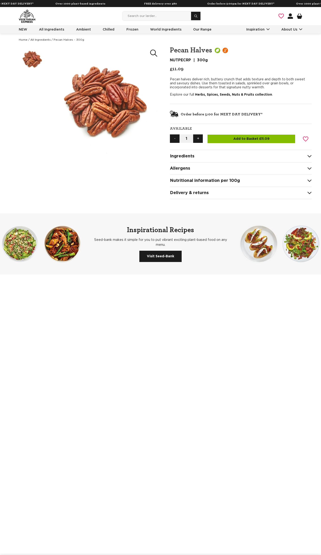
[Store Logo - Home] (27, 16)
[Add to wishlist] (306, 139)
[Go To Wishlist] (281, 16)
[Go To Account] (290, 16)
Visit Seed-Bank (160, 256)
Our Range (202, 29)
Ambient (83, 29)
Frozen (132, 29)
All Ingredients (51, 29)
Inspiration (255, 29)
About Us (289, 29)
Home (23, 39)
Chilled (108, 29)
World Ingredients (165, 29)
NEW (23, 29)
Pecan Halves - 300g (69, 39)
